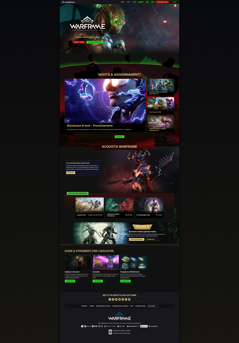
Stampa (91, 306)
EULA (131, 306)
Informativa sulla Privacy (120, 306)
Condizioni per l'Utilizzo (103, 306)
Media (152, 2)
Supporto (84, 306)
